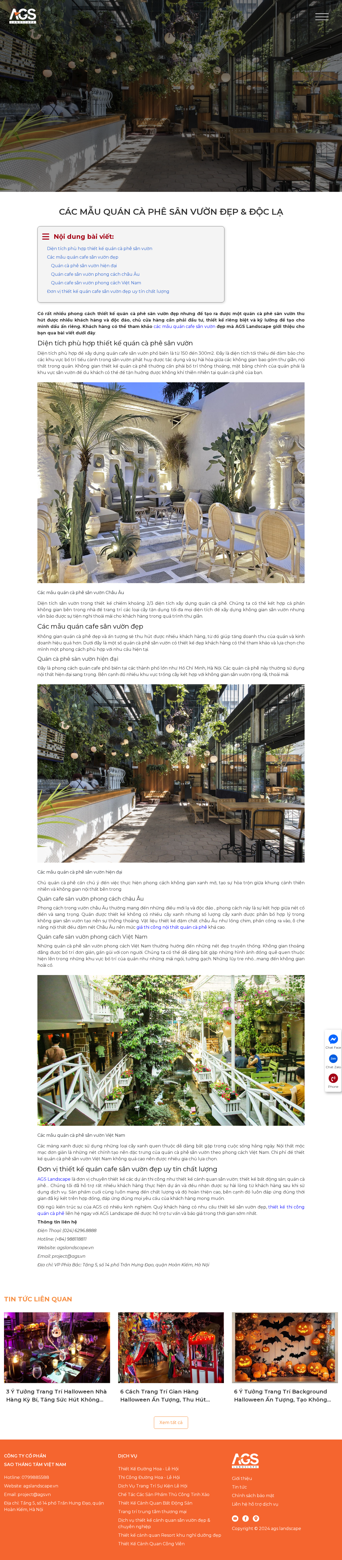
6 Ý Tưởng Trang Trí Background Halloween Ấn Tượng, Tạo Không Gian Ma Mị (280, 1396)
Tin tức (239, 1487)
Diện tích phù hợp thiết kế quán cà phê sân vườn (99, 248)
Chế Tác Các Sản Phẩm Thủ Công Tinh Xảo (163, 1494)
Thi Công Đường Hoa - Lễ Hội (149, 1477)
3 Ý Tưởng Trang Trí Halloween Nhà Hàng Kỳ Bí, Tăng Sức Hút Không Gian (56, 1396)
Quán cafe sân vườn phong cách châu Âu (95, 274)
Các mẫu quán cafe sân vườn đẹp (82, 257)
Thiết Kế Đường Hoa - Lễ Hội (148, 1468)
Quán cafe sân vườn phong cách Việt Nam (96, 282)
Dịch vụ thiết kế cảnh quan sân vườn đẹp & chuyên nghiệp (164, 1523)
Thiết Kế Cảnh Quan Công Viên (151, 1543)
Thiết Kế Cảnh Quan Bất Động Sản (155, 1503)
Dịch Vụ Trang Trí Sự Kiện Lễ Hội (152, 1486)
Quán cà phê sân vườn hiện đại (84, 265)
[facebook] (245, 1518)
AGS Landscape (54, 1179)
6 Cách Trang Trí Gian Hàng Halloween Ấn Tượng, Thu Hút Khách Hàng (163, 1396)
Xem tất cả (171, 1422)
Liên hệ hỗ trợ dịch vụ (255, 1504)
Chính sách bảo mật (253, 1495)
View (57, 1347)
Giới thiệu (242, 1478)
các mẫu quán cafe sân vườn (184, 326)
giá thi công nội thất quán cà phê (172, 927)
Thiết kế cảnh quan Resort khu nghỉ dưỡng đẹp (169, 1535)
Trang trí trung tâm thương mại (152, 1511)
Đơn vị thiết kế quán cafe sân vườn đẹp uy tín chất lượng (108, 291)
